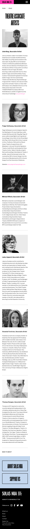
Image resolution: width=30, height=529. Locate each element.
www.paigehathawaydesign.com (16, 164)
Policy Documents (6, 524)
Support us (5, 521)
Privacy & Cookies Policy (8, 523)
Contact (4, 518)
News (3, 513)
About (10, 8)
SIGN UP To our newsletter (11, 499)
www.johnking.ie (20, 93)
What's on (5, 511)
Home (4, 8)
